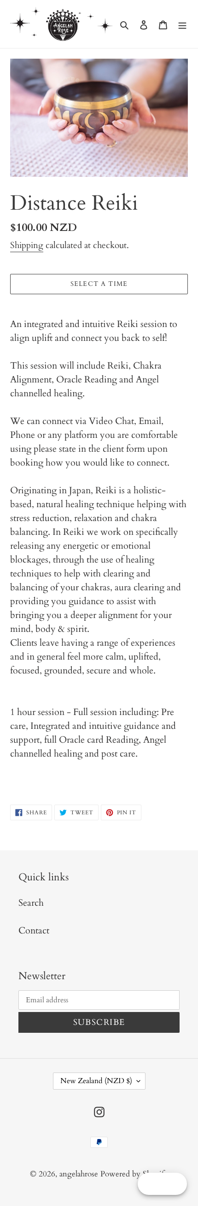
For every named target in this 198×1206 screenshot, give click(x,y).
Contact (33, 930)
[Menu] (182, 24)
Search (31, 903)
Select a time (99, 283)
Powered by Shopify (134, 1174)
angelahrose (79, 1174)
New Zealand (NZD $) (96, 1081)
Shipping (26, 245)
